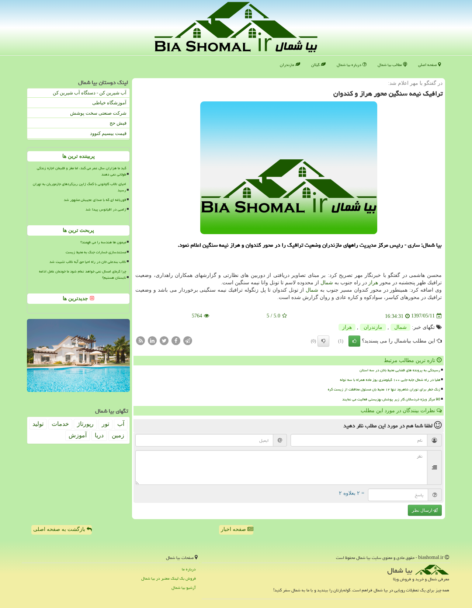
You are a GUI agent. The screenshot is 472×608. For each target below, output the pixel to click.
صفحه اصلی (428, 65)
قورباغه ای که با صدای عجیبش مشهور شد (95, 200)
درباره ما (189, 569)
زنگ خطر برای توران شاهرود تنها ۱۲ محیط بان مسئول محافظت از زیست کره (384, 389)
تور (105, 424)
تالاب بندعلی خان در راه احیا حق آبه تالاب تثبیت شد (87, 261)
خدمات (60, 424)
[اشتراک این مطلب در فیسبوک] (176, 340)
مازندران (287, 65)
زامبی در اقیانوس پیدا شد (106, 209)
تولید (38, 424)
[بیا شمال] (236, 27)
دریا (99, 435)
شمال (326, 282)
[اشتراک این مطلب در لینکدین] (152, 340)
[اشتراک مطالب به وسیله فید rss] (140, 340)
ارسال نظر (422, 510)
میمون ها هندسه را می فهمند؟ (103, 242)
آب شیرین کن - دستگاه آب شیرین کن (89, 92)
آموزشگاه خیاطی (109, 102)
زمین (118, 435)
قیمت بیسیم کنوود (108, 133)
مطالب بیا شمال (390, 65)
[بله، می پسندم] (354, 341)
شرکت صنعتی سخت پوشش (98, 113)
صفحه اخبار (234, 529)
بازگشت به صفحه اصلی (60, 529)
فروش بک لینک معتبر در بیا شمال (168, 578)
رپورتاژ (85, 424)
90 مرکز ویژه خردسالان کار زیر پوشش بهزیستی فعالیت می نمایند (391, 399)
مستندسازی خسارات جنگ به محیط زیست (96, 252)
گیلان (316, 65)
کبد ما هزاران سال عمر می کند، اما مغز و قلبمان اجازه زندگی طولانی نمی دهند (81, 171)
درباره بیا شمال (349, 65)
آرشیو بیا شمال (183, 587)
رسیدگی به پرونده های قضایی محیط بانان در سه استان (400, 370)
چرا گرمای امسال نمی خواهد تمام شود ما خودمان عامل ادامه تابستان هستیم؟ (82, 274)
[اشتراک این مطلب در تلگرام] (188, 340)
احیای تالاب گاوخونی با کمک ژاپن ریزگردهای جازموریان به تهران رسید (79, 187)
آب (120, 424)
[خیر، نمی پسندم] (323, 341)
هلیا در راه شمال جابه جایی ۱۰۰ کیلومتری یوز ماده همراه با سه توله (390, 379)
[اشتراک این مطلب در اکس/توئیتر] (164, 340)
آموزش (78, 435)
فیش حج (118, 123)
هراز (373, 282)
